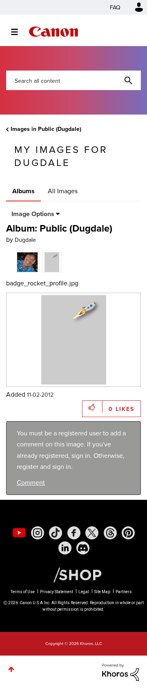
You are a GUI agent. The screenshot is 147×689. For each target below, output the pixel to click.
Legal (83, 592)
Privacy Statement (56, 592)
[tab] (27, 261)
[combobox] (73, 80)
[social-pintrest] (128, 532)
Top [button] (11, 669)
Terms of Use (23, 592)
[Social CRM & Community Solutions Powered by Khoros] (120, 671)
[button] (92, 407)
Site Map (102, 592)
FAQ (115, 7)
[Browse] (18, 32)
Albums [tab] (23, 191)
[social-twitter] (91, 532)
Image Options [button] (32, 214)
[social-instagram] (37, 532)
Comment (31, 482)
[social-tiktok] (55, 532)
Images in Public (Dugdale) (46, 129)
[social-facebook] (73, 532)
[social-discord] (82, 547)
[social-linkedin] (64, 547)
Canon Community (53, 31)
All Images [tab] (63, 190)
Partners (124, 592)
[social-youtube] (19, 532)
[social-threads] (110, 532)
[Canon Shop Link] (73, 574)
